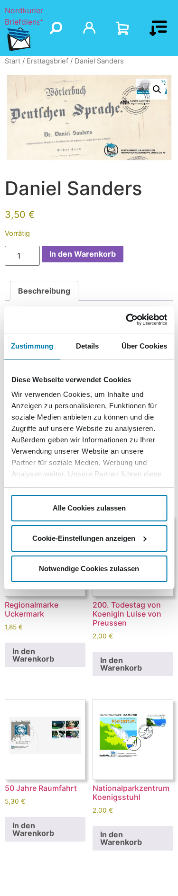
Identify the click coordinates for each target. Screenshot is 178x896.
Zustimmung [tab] (32, 346)
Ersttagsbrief (47, 61)
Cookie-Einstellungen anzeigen (83, 538)
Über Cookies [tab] (144, 346)
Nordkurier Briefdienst (24, 16)
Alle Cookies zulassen (89, 508)
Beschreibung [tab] (44, 291)
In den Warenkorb (82, 254)
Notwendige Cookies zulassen (89, 568)
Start (12, 61)
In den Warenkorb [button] (33, 654)
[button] (157, 89)
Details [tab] (87, 346)
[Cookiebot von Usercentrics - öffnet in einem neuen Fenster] (126, 320)
